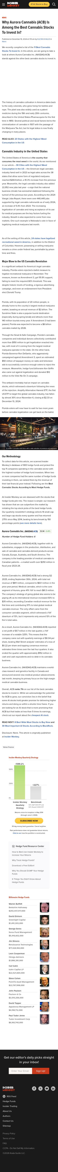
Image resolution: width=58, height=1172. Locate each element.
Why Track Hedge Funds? (23, 860)
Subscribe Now (29, 820)
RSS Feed (11, 1096)
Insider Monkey (11, 736)
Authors (6, 1116)
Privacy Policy (9, 1133)
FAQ (5, 1143)
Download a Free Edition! (23, 865)
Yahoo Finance (8, 747)
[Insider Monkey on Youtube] (48, 1088)
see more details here (30, 523)
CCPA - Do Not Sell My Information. (19, 1148)
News (4, 17)
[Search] (54, 4)
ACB (35, 531)
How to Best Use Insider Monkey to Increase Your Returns (27, 853)
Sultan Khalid (43, 39)
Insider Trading (10, 1106)
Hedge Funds (9, 1101)
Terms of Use (9, 1138)
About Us (7, 1111)
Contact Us (8, 1120)
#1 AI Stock (39, 4)
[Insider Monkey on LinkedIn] (53, 1088)
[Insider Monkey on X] (41, 1088)
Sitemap (7, 1125)
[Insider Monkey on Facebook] (35, 1088)
